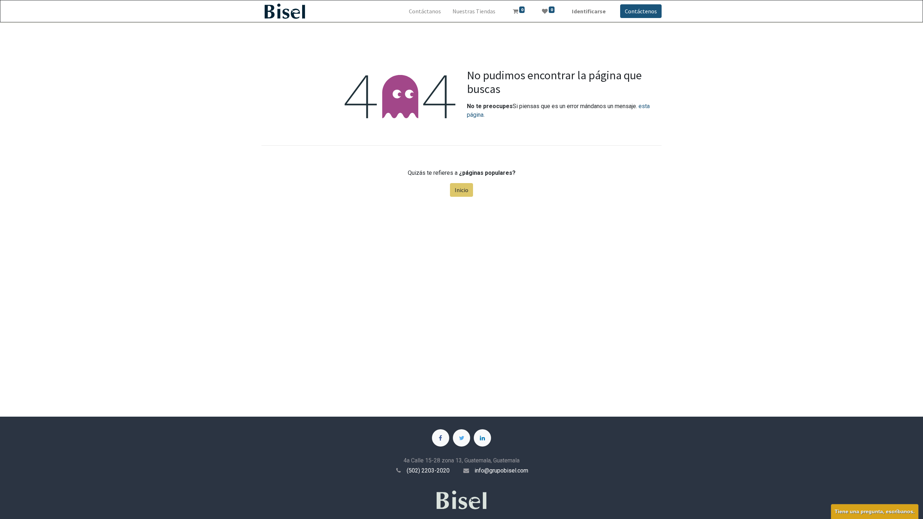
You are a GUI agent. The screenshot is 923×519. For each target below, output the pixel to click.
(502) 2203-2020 (428, 470)
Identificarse (589, 11)
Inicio (461, 190)
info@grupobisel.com (501, 470)
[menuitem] (425, 11)
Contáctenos (641, 11)
